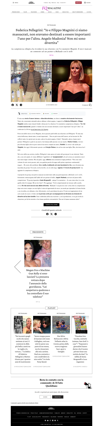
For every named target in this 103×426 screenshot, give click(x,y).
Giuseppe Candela (81, 366)
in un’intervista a (39, 129)
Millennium (54, 2)
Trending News (16, 12)
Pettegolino (51, 25)
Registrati (58, 397)
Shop (58, 2)
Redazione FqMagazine (23, 366)
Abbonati (78, 2)
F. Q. (52, 55)
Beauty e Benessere (78, 12)
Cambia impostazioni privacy (46, 413)
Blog (50, 2)
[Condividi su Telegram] (21, 105)
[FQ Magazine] (51, 8)
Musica (50, 12)
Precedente (37, 232)
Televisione (34, 12)
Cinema (42, 12)
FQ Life (25, 12)
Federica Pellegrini (51, 204)
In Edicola (46, 2)
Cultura (89, 12)
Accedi (45, 397)
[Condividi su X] (17, 105)
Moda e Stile (65, 12)
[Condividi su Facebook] (13, 105)
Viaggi (57, 12)
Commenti (85, 105)
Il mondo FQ (62, 2)
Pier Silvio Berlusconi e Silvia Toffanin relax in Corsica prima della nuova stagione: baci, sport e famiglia (61, 344)
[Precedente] (17, 267)
